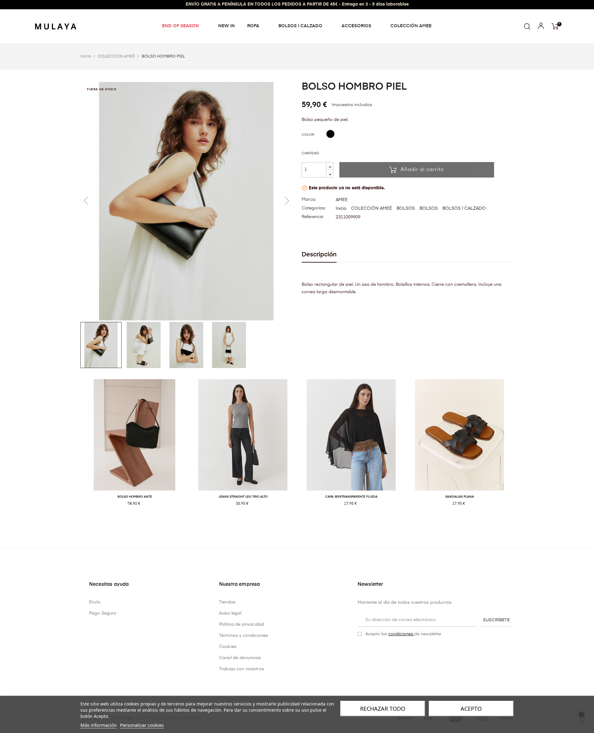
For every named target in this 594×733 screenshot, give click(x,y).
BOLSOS (406, 208)
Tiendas (227, 602)
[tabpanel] (134, 449)
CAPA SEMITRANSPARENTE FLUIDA (351, 496)
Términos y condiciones (243, 635)
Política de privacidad (241, 624)
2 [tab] (300, 524)
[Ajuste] (541, 27)
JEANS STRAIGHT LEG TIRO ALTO (243, 496)
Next (518, 449)
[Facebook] (360, 649)
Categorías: (313, 208)
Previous (76, 449)
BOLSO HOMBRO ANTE (135, 496)
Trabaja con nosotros (241, 669)
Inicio (341, 208)
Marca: (309, 199)
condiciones (401, 634)
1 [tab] (294, 524)
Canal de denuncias (240, 658)
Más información (98, 725)
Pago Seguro (103, 613)
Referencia (312, 217)
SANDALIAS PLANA (459, 496)
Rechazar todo (382, 708)
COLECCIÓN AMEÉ (371, 208)
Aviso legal (230, 613)
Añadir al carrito (422, 169)
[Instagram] (369, 649)
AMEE (342, 200)
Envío (95, 602)
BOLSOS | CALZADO (464, 208)
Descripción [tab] (319, 254)
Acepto (471, 708)
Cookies (227, 647)
